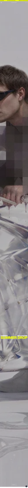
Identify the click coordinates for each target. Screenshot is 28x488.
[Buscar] (25, 2)
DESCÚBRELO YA (14, 484)
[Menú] (1, 2)
